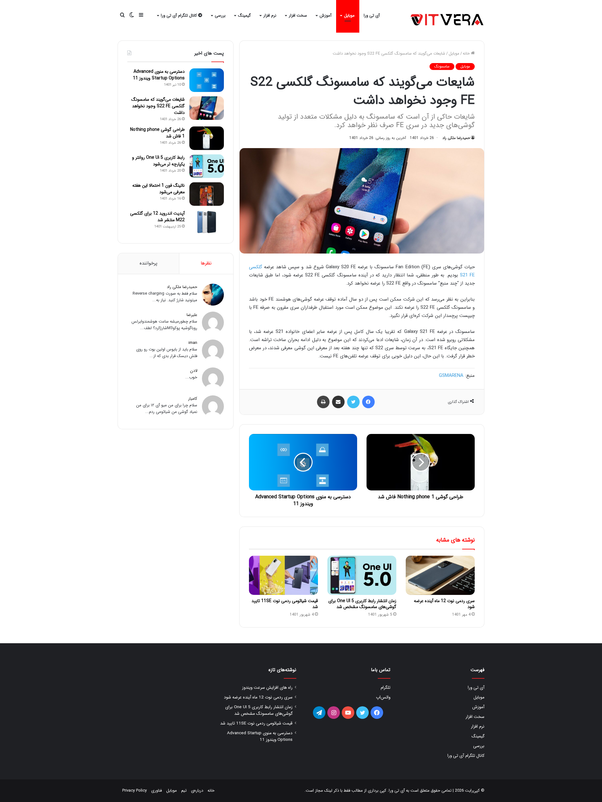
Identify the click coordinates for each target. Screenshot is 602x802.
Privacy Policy (134, 790)
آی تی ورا (372, 15)
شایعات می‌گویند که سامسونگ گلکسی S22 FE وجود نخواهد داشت (158, 106)
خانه (467, 53)
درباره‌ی (197, 790)
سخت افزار (298, 15)
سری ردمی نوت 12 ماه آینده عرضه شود (444, 603)
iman (192, 343)
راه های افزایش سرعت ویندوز (267, 687)
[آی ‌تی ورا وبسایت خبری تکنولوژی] (447, 20)
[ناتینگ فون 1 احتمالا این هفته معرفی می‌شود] (206, 194)
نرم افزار (269, 15)
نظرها (206, 263)
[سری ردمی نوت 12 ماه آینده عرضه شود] (440, 575)
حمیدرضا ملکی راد (456, 138)
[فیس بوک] (368, 402)
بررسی (220, 15)
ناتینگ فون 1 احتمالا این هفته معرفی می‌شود (158, 188)
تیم (184, 790)
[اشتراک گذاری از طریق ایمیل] (338, 402)
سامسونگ (442, 66)
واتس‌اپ (383, 697)
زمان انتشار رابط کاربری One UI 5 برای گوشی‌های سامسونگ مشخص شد (362, 603)
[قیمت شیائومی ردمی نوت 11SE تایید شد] (283, 575)
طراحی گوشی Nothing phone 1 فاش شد (157, 133)
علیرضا (192, 315)
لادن (193, 370)
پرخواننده (148, 263)
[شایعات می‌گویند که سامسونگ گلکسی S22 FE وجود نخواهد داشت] (206, 108)
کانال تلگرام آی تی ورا (179, 15)
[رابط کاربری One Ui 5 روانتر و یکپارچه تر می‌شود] (206, 166)
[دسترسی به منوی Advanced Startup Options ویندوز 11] (206, 80)
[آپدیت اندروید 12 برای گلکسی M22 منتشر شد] (206, 222)
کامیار (192, 398)
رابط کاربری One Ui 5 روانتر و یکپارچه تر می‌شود (158, 161)
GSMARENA (451, 375)
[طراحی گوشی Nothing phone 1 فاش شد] (206, 138)
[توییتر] (353, 402)
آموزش (325, 15)
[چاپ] (323, 402)
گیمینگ (244, 15)
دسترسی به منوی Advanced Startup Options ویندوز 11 (159, 75)
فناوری (156, 790)
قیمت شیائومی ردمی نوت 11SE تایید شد (284, 603)
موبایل (349, 15)
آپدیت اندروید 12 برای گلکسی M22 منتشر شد (157, 216)
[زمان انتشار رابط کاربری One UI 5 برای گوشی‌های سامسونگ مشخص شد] (361, 575)
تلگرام (385, 687)
